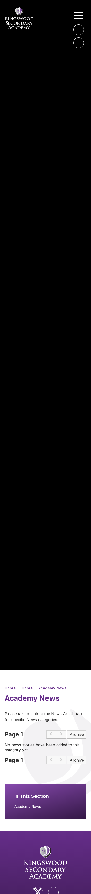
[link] (51, 734)
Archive (77, 734)
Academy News (52, 688)
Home (10, 688)
